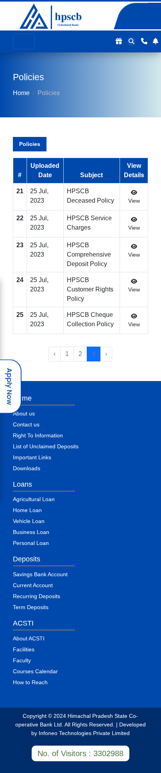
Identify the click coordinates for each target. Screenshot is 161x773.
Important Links (32, 457)
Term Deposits (30, 607)
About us (24, 413)
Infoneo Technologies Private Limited (84, 733)
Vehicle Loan (29, 521)
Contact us (26, 424)
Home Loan (27, 510)
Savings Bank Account (40, 574)
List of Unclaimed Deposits (46, 446)
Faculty (22, 660)
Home (21, 93)
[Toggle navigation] (24, 41)
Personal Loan (31, 543)
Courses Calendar (35, 671)
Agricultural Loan (34, 499)
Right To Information (38, 435)
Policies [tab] (29, 144)
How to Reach (30, 682)
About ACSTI (29, 638)
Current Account (33, 585)
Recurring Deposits (36, 596)
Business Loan (31, 532)
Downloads (26, 468)
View (134, 201)
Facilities (23, 649)
